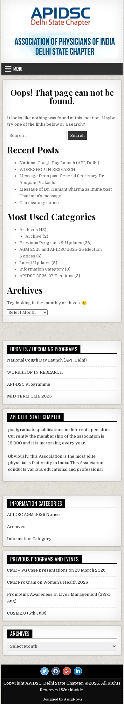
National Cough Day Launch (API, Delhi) (59, 162)
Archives (28, 229)
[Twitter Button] (44, 671)
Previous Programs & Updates (50, 242)
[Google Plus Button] (67, 671)
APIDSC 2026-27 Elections (46, 275)
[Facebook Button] (56, 671)
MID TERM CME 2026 (29, 396)
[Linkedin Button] (78, 671)
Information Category (41, 269)
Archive (33, 236)
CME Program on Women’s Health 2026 (47, 582)
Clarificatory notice (39, 202)
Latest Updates (35, 262)
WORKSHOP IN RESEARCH (47, 169)
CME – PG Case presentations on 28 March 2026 (56, 570)
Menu (17, 69)
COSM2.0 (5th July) (26, 613)
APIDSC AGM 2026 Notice (33, 514)
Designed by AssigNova (62, 699)
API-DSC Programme (28, 384)
